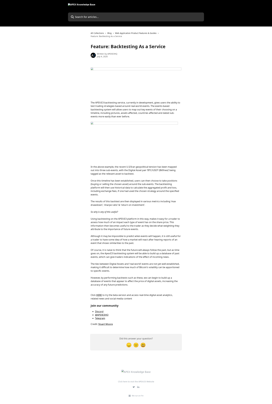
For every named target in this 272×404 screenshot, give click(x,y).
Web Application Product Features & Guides (136, 33)
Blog (109, 33)
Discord (99, 311)
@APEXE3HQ (102, 314)
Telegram (100, 318)
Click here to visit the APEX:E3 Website (136, 381)
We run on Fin (138, 395)
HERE (99, 295)
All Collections (97, 33)
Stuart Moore (105, 324)
